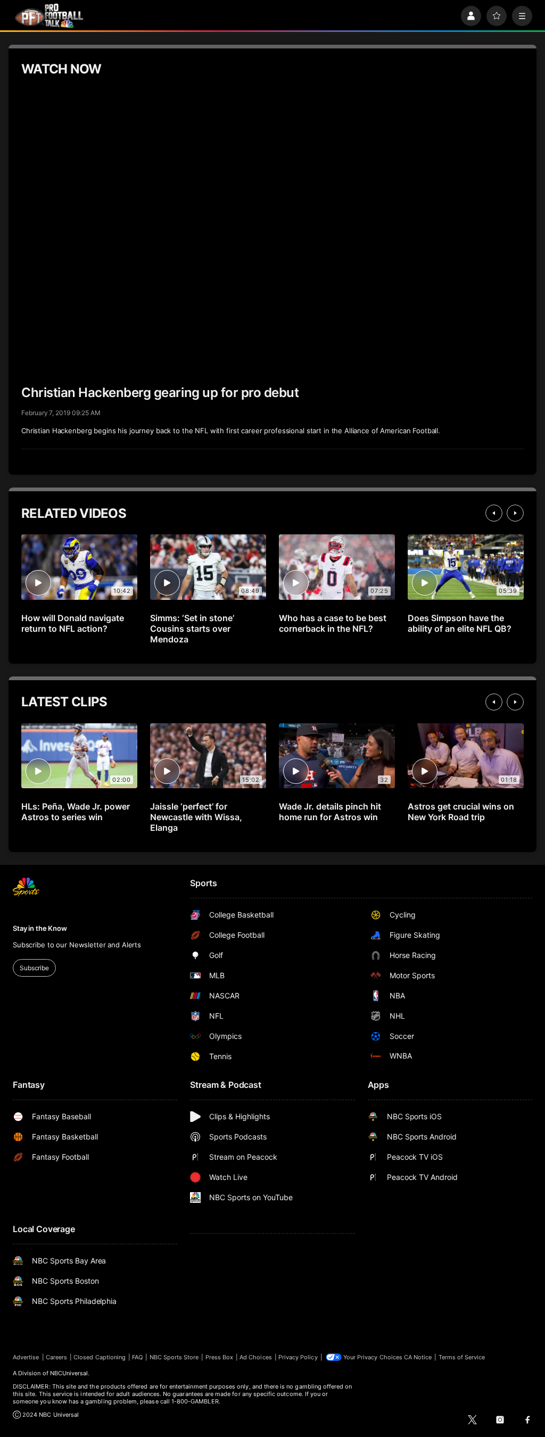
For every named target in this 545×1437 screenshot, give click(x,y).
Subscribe (34, 968)
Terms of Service (462, 1357)
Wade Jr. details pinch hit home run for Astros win (330, 811)
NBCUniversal (69, 1373)
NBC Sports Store (174, 1357)
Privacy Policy (298, 1357)
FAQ (137, 1357)
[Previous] (493, 513)
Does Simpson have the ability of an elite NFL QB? (459, 623)
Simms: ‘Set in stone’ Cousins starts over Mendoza (192, 629)
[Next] (515, 513)
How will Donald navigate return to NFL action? (72, 623)
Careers (56, 1357)
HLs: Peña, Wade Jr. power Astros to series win (75, 811)
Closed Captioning (99, 1357)
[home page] (49, 16)
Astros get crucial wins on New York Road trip (461, 811)
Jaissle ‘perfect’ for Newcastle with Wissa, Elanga (196, 817)
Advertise (26, 1357)
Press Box (219, 1357)
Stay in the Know (40, 928)
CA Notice (418, 1357)
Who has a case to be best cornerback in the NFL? (332, 623)
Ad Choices (256, 1357)
